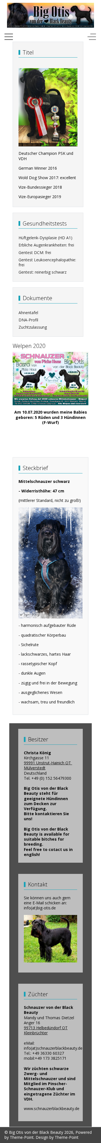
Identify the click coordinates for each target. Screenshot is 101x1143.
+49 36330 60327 (48, 1053)
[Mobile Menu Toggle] (8, 37)
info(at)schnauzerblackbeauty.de (53, 1048)
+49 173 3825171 (50, 1058)
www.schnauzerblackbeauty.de (51, 1108)
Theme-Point (22, 1137)
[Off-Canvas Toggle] (92, 37)
